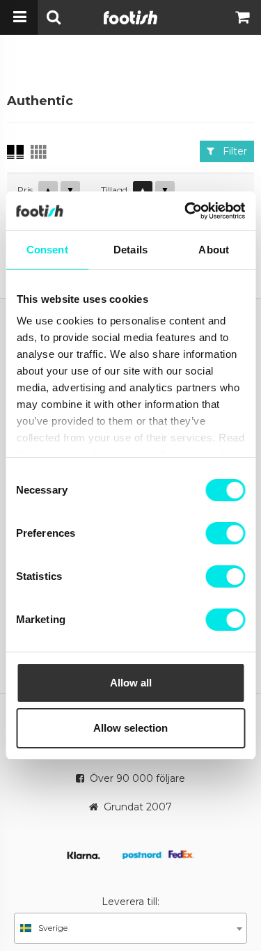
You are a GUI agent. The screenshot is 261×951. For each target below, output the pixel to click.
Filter (230, 151)
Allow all (131, 683)
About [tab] (213, 250)
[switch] (225, 533)
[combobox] (130, 928)
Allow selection (130, 728)
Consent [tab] (47, 250)
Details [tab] (130, 250)
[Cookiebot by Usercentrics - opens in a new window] (186, 211)
